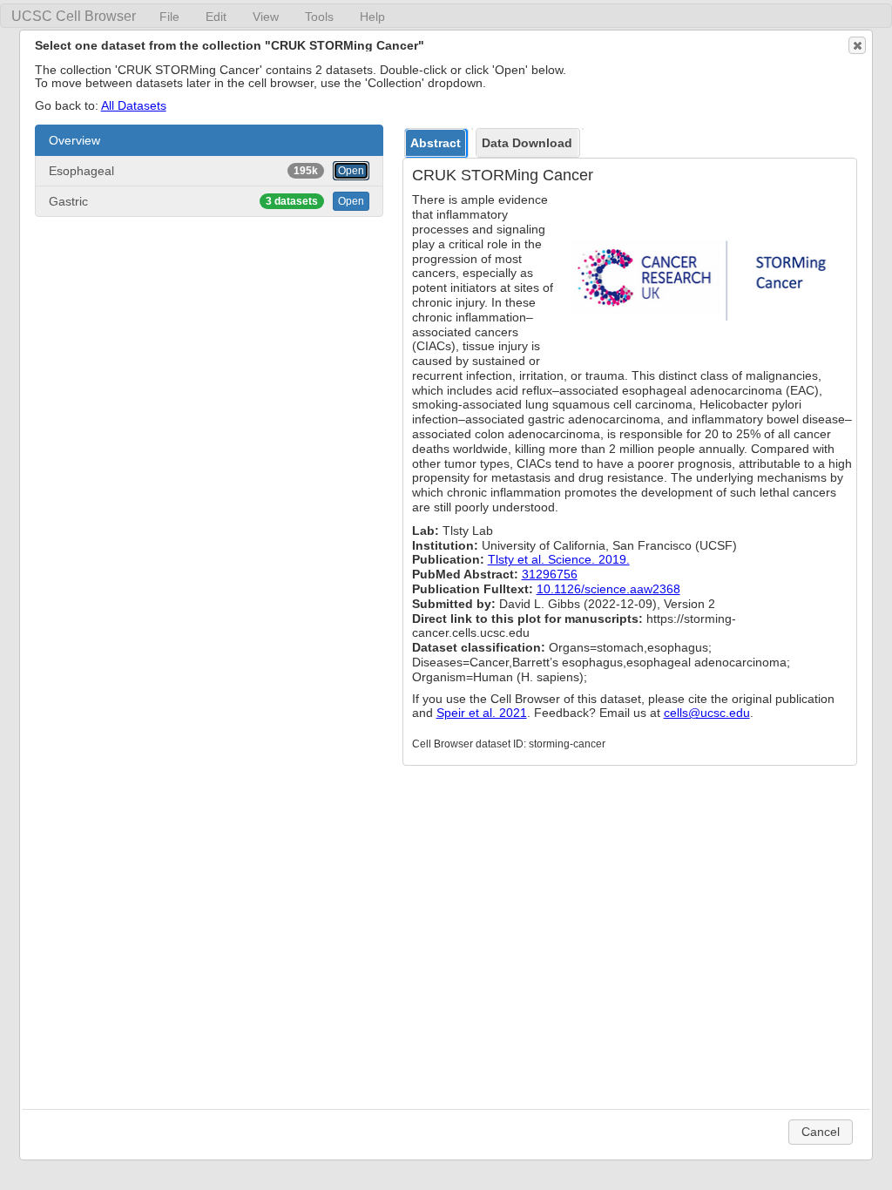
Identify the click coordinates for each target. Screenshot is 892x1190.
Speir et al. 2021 (481, 713)
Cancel (820, 1132)
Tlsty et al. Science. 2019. (559, 559)
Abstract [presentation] (435, 143)
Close (857, 45)
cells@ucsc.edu (707, 713)
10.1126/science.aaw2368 (608, 589)
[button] (209, 140)
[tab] (436, 143)
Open (351, 171)
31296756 (550, 574)
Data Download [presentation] (527, 143)
